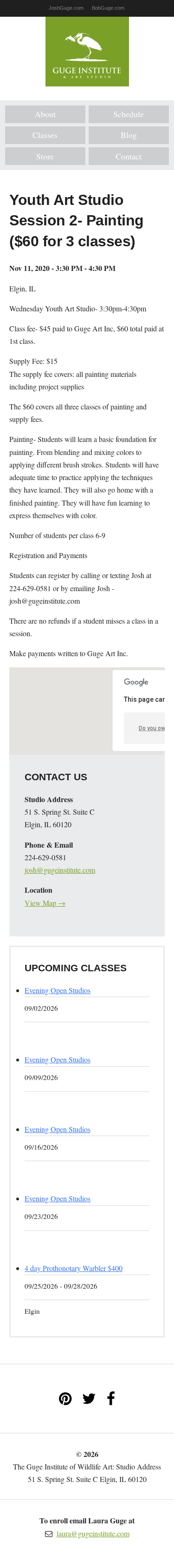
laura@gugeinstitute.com (93, 1533)
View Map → (45, 903)
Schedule (128, 113)
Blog (129, 134)
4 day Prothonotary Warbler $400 (73, 1268)
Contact (129, 156)
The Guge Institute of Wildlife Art (87, 51)
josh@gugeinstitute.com (60, 870)
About (45, 113)
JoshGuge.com (66, 8)
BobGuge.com (108, 8)
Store (45, 156)
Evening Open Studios (57, 990)
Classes (45, 134)
